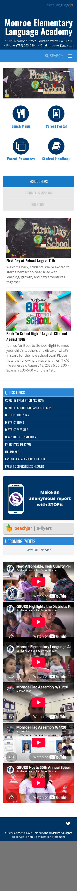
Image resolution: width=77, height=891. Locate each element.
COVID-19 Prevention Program (24, 400)
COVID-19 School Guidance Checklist (29, 407)
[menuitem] (38, 400)
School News (39, 181)
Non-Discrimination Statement (46, 837)
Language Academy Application (25, 459)
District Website (16, 429)
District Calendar (17, 415)
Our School (38, 204)
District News (14, 422)
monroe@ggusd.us (61, 45)
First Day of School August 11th (30, 260)
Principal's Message (38, 193)
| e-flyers (33, 528)
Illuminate (12, 451)
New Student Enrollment (21, 437)
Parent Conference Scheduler (24, 466)
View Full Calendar (38, 550)
